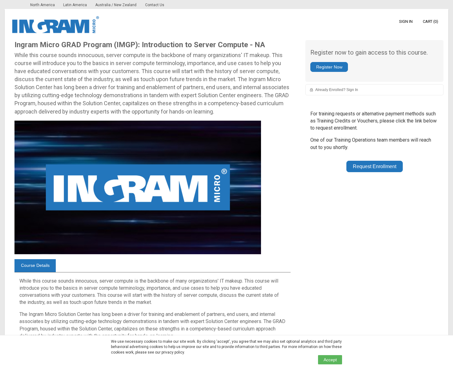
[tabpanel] (152, 311)
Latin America (75, 5)
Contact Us (154, 5)
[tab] (35, 265)
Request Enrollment (374, 166)
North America (43, 5)
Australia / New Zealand (116, 5)
